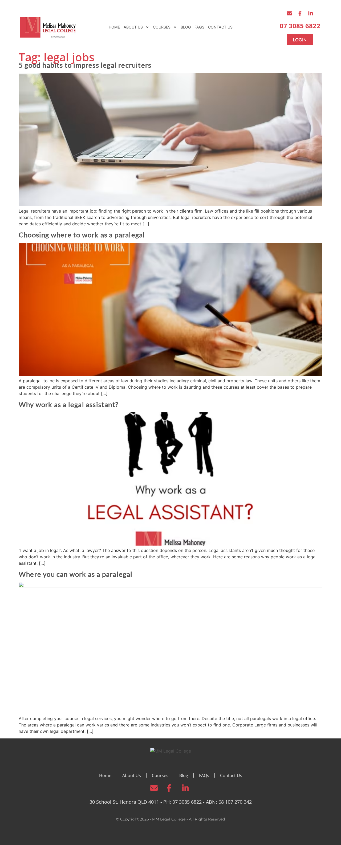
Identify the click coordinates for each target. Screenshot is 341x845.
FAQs (199, 27)
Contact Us (220, 27)
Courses (161, 27)
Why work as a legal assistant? (68, 404)
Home (114, 27)
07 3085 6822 (300, 25)
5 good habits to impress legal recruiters (85, 65)
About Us (133, 27)
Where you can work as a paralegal (76, 574)
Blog (186, 27)
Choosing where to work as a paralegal (82, 234)
